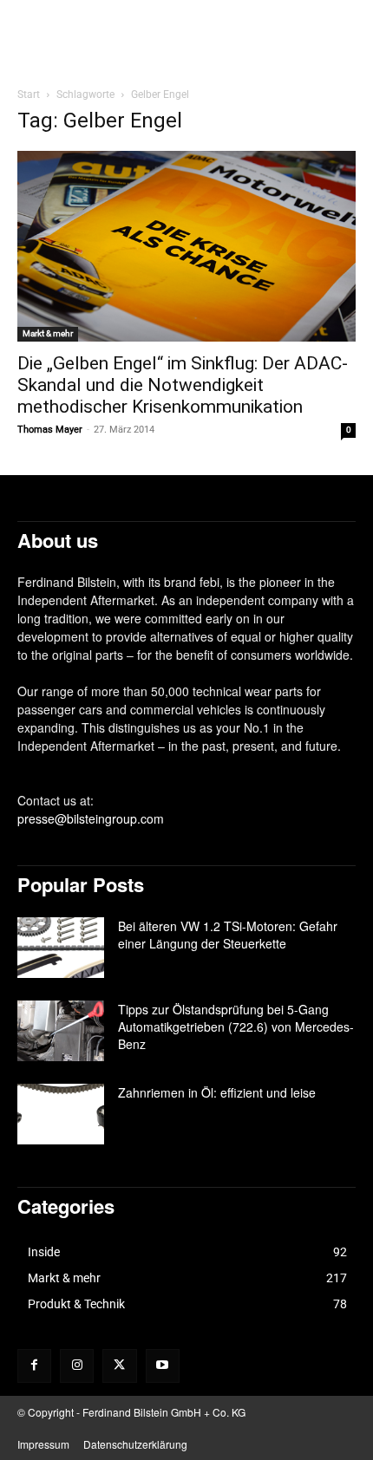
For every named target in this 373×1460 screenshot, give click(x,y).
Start (28, 94)
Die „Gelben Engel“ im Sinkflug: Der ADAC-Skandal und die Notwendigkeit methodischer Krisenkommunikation (182, 385)
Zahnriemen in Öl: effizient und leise (217, 1092)
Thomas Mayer (49, 429)
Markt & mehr (48, 333)
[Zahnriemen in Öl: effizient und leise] (60, 1114)
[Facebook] (34, 1366)
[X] (119, 1366)
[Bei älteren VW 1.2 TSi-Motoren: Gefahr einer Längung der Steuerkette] (60, 947)
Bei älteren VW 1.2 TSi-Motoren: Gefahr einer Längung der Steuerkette (227, 934)
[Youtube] (163, 1366)
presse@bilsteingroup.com (90, 818)
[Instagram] (77, 1366)
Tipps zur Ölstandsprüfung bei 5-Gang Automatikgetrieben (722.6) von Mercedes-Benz (236, 1026)
